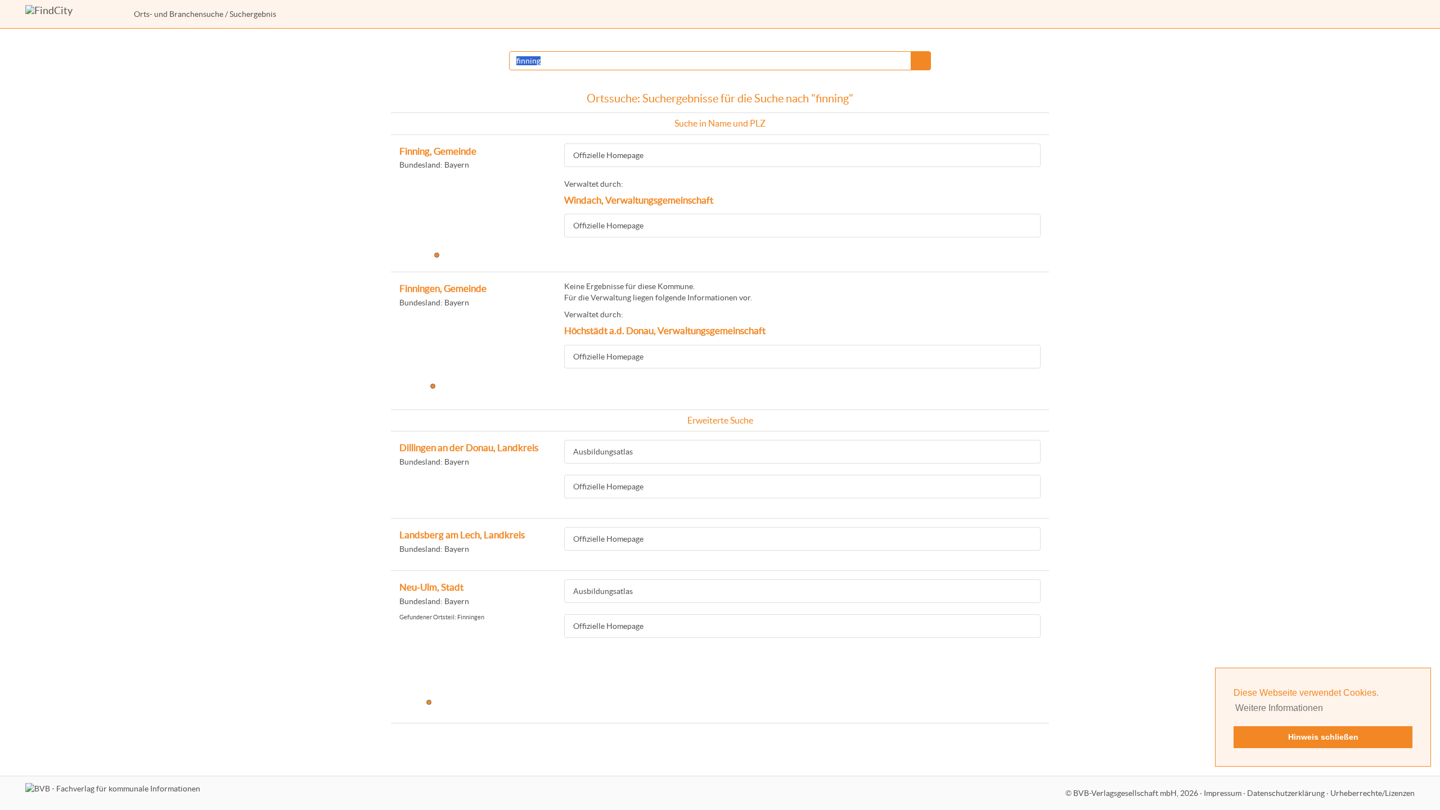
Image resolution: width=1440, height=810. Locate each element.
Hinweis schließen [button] (1323, 736)
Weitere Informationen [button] (1279, 708)
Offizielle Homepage (608, 155)
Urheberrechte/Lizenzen (1372, 793)
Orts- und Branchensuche (178, 14)
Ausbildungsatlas (603, 451)
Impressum (1222, 793)
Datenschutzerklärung (1286, 793)
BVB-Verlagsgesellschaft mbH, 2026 (1135, 793)
